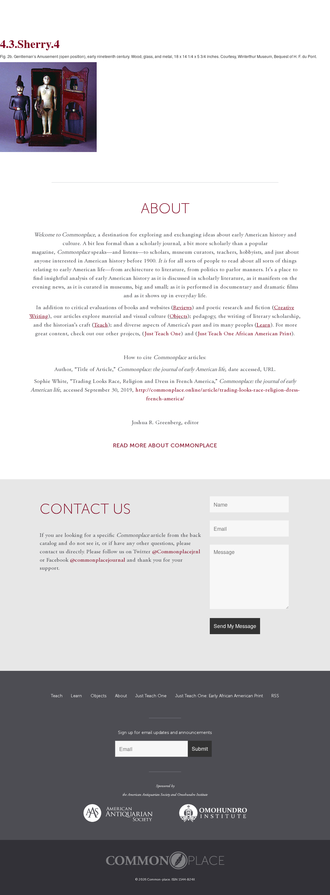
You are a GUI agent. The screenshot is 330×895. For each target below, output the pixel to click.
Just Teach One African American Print (244, 334)
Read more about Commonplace (165, 445)
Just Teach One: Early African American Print (219, 695)
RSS (275, 695)
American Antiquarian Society (149, 795)
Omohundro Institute (192, 795)
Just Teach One (162, 334)
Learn (76, 695)
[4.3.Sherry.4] (165, 107)
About (121, 695)
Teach (57, 695)
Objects (178, 316)
